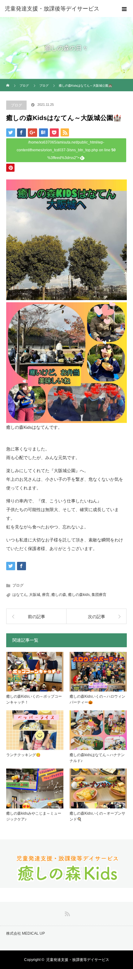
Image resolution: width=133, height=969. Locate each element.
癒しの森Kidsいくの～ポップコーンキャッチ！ (34, 699)
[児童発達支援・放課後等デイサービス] (57, 8)
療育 (45, 594)
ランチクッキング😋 (23, 755)
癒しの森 (58, 594)
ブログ (16, 105)
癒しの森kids (79, 594)
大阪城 (34, 594)
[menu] (124, 8)
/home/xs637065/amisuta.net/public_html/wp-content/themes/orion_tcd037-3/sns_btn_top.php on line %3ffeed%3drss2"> (66, 150)
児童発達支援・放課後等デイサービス (77, 960)
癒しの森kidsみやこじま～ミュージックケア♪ (33, 816)
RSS (66, 912)
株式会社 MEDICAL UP (25, 933)
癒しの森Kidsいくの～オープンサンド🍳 (97, 816)
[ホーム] (8, 81)
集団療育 (99, 594)
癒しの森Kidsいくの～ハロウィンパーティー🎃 (97, 699)
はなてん (19, 594)
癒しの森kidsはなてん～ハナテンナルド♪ (97, 758)
